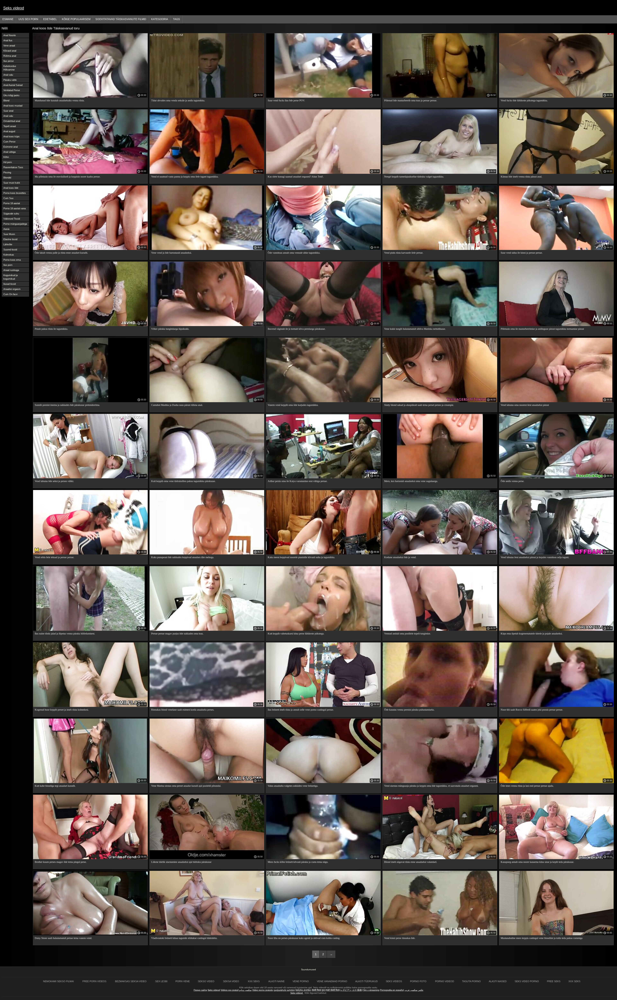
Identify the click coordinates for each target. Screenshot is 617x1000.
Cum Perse (9, 141)
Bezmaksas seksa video (131, 981)
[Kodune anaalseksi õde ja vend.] (440, 553)
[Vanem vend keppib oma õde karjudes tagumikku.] (323, 401)
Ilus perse (8, 61)
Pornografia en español (392, 990)
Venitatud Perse (11, 90)
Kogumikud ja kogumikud (10, 277)
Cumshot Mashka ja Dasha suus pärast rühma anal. (177, 405)
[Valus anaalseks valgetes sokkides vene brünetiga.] (323, 782)
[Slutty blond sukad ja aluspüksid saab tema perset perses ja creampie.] (440, 401)
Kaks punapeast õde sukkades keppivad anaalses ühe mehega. (182, 557)
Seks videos (394, 981)
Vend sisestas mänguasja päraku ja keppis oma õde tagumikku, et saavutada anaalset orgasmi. (431, 785)
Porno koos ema (12, 259)
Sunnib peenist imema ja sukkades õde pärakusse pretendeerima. (67, 405)
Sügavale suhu (11, 213)
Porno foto (418, 981)
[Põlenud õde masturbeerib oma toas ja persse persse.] (440, 97)
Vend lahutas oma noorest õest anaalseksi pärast (525, 405)
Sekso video (206, 981)
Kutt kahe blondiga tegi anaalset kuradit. (55, 785)
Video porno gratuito (262, 990)
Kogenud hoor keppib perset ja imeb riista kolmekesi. (62, 709)
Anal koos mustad (12, 105)
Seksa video (231, 981)
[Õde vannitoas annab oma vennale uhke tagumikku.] (323, 249)
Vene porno (301, 981)
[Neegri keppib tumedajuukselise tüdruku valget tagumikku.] (440, 173)
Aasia (6, 229)
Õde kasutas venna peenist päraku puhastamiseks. (409, 709)
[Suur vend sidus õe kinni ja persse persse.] (556, 249)
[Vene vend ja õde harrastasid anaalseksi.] (207, 249)
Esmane (7, 19)
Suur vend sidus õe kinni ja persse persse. (522, 252)
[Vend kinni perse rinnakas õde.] (440, 934)
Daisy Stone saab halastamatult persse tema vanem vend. (63, 938)
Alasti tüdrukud (366, 981)
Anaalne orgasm (12, 289)
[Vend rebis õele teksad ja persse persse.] (90, 553)
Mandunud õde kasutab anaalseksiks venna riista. (60, 100)
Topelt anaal (9, 126)
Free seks (553, 981)
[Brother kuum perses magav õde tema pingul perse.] (90, 858)
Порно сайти (200, 990)
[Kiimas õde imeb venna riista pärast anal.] (556, 173)
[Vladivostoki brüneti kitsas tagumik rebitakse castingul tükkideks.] (207, 934)
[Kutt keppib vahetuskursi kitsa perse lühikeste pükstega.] (323, 630)
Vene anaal (9, 45)
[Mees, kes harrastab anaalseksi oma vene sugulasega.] (440, 477)
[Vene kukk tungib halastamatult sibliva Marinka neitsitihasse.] (440, 325)
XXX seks (254, 981)
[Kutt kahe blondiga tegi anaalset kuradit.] (90, 782)
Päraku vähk (10, 80)
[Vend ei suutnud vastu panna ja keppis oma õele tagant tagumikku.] (207, 173)
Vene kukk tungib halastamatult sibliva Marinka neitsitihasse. (415, 328)
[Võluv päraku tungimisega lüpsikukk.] (207, 325)
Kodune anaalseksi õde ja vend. (400, 557)
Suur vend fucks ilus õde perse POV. (286, 100)
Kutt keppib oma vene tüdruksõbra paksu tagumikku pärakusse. (183, 481)
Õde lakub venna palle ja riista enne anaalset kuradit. (61, 252)
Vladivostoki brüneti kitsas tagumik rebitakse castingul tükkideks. (184, 938)
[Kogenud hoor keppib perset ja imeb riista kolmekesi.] (90, 706)
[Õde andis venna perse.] (556, 477)
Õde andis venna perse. (512, 481)
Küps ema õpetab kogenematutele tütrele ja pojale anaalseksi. (532, 633)
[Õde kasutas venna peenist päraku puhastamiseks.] (440, 706)
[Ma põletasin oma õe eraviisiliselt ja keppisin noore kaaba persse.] (90, 173)
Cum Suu (8, 198)
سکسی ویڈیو (245, 990)
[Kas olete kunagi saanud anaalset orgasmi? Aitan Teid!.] (323, 173)
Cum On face (10, 294)
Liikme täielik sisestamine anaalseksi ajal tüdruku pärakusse (181, 862)
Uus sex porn (28, 19)
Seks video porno (527, 981)
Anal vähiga (9, 151)
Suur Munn (9, 234)
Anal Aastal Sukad (12, 85)
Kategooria (159, 19)
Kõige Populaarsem (76, 19)
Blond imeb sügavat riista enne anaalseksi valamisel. (410, 862)
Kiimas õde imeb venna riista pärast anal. (521, 176)
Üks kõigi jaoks (11, 95)
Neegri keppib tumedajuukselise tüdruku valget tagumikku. (414, 176)
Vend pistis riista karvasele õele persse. (403, 252)
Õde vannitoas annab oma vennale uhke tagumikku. (294, 252)
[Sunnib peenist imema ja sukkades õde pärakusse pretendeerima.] (90, 401)
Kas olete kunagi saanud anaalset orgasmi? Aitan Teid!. (296, 176)
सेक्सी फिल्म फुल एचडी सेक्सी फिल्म (326, 990)
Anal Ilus (7, 40)
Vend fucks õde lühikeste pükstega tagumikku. (524, 100)
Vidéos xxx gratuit (230, 990)
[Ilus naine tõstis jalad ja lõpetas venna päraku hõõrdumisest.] (90, 630)
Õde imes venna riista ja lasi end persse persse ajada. (527, 785)
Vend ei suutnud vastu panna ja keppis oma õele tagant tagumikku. (185, 176)
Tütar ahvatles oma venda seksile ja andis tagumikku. (178, 100)
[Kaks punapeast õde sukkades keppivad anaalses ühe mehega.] (207, 553)
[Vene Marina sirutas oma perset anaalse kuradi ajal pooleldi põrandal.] (207, 782)
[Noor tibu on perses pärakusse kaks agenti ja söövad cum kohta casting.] (323, 934)
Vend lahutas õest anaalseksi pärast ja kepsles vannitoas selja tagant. (535, 557)
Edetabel (50, 19)
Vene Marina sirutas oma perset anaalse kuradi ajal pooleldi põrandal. (186, 785)
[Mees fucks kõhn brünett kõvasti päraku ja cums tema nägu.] (323, 858)
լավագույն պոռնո (284, 990)
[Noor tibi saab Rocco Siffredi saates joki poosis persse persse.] (556, 706)
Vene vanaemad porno (332, 981)
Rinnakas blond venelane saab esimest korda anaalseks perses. (182, 709)
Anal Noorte (9, 35)
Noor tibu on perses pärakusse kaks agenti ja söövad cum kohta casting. (304, 938)
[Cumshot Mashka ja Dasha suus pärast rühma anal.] (207, 401)
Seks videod (13, 8)
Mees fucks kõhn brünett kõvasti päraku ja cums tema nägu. (298, 862)
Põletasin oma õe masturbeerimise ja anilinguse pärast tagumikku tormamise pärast (542, 328)
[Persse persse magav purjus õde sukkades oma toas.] (207, 630)
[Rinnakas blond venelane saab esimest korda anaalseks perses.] (207, 706)
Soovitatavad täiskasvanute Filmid (120, 19)
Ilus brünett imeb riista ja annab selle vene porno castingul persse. (301, 709)
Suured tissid (10, 249)
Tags (176, 19)
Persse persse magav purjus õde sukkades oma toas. (177, 633)
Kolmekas (8, 254)
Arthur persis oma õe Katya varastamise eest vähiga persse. (297, 481)
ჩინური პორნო (303, 990)
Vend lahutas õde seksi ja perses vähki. (54, 481)
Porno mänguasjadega (15, 223)
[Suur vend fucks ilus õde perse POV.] (323, 97)
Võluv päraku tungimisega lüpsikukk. (170, 328)
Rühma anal (9, 55)
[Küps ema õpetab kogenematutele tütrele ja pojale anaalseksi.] (556, 630)
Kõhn (6, 157)
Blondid (7, 177)
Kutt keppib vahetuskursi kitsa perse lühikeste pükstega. (296, 633)
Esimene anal (10, 146)
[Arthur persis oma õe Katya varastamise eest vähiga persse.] (323, 477)
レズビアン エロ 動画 (351, 990)
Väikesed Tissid (11, 218)
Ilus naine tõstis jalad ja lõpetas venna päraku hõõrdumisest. (65, 633)
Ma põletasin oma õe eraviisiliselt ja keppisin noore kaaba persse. (67, 176)
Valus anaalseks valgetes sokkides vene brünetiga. (293, 785)
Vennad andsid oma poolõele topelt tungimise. (407, 633)
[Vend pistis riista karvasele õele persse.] (440, 249)
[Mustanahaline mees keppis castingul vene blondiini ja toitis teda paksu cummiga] (556, 934)
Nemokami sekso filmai (58, 981)
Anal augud (9, 131)
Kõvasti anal (9, 50)
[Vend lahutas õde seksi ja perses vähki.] (90, 477)
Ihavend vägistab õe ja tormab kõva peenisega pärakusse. (297, 328)
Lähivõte (7, 244)
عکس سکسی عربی (413, 990)
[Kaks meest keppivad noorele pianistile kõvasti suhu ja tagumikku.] (323, 553)
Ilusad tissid (9, 284)
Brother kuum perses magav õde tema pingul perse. (61, 862)
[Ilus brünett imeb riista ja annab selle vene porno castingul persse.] (323, 706)
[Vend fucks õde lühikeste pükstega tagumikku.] (556, 97)
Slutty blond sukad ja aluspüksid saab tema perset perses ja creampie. (419, 405)
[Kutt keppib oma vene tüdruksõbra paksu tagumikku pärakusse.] (207, 477)
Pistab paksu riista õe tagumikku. (51, 328)
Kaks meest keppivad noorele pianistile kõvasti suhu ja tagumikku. (301, 557)
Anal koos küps (11, 136)
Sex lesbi (161, 981)
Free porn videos (94, 981)
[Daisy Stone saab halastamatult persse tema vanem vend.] (90, 934)
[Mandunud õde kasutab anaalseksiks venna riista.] (90, 97)
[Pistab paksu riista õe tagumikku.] (90, 325)
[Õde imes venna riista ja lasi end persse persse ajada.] (556, 782)
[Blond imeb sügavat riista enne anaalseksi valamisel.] (440, 858)
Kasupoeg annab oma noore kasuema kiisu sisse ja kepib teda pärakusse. (537, 862)
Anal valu (8, 74)
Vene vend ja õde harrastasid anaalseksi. (171, 252)
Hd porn (7, 162)
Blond (6, 100)
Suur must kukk (11, 182)
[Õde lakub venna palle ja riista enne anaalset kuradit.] (90, 249)
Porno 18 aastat (11, 203)
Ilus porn (7, 265)
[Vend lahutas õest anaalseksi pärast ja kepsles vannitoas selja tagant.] (556, 553)
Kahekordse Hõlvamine (9, 68)
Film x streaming (370, 990)
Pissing (7, 172)
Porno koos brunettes (14, 193)
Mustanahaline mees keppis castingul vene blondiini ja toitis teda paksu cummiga (541, 938)
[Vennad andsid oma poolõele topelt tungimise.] (440, 630)
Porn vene (182, 981)
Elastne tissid (10, 239)
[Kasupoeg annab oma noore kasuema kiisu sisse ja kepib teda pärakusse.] (556, 858)
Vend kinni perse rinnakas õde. (399, 938)
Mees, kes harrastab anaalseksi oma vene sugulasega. (411, 481)
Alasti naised (498, 981)
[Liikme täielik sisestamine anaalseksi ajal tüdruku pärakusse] (207, 858)
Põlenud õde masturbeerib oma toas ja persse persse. (410, 100)
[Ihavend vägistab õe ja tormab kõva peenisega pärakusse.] (323, 325)
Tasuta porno (471, 981)
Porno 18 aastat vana (14, 208)
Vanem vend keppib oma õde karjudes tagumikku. (293, 405)
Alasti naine (276, 981)
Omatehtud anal (11, 121)
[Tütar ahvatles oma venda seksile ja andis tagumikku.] (207, 97)
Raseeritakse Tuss (13, 167)
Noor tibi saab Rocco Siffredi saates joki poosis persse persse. (532, 709)
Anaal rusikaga (11, 270)
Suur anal (8, 110)
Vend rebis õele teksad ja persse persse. (54, 557)
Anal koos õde (10, 187)
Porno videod (444, 981)
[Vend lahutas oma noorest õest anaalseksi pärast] (556, 401)
